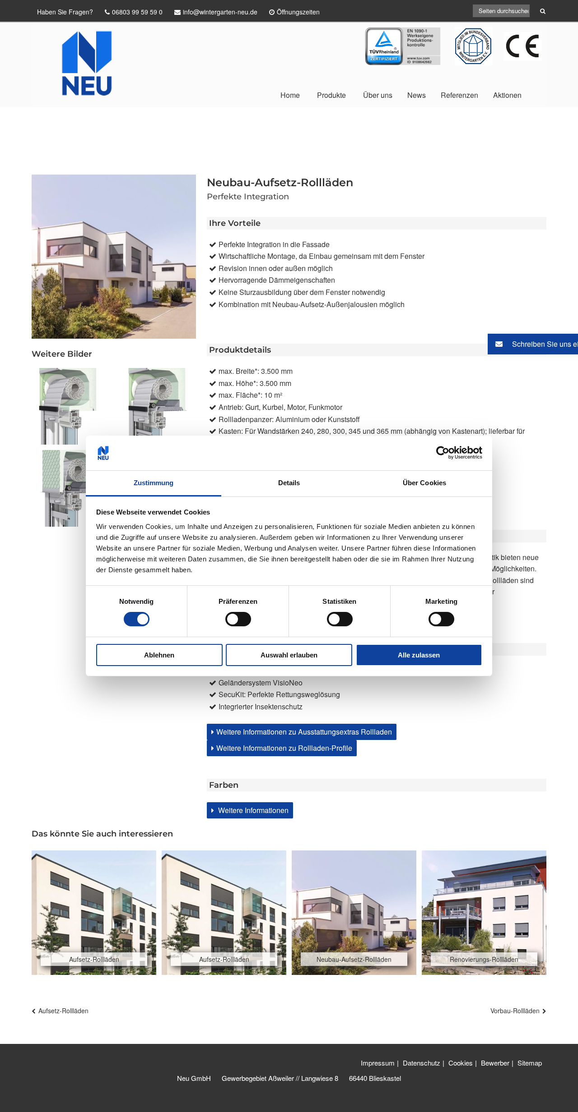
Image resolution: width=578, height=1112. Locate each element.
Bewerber (495, 1062)
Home (290, 95)
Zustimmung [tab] (154, 483)
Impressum (378, 1062)
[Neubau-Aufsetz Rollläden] (70, 406)
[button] (533, 344)
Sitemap (529, 1062)
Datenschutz (421, 1062)
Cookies (460, 1062)
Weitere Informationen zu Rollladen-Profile (284, 748)
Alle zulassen (419, 655)
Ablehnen (159, 655)
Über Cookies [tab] (424, 483)
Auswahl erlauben (289, 655)
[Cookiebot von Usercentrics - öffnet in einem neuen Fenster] (442, 453)
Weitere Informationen (252, 810)
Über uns (377, 95)
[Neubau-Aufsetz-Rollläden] (157, 406)
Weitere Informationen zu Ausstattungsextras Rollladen (304, 731)
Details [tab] (289, 483)
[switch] (238, 619)
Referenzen (459, 95)
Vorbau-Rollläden (515, 1010)
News (416, 95)
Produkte (331, 95)
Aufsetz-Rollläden (63, 1010)
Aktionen (507, 95)
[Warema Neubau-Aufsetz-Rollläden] (70, 488)
